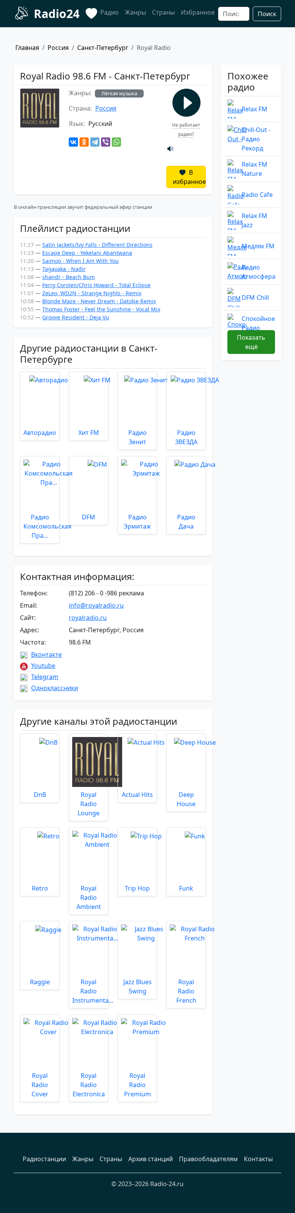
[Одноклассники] (84, 142)
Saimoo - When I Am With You (80, 260)
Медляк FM (258, 246)
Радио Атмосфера (258, 272)
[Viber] (105, 142)
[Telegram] (94, 142)
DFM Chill (255, 297)
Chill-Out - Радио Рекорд (256, 139)
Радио (109, 12)
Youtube (43, 665)
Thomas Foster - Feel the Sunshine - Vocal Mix (101, 309)
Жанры (135, 12)
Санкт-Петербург (102, 47)
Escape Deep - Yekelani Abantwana (87, 252)
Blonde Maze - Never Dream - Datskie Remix (99, 301)
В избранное (189, 177)
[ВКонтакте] (73, 142)
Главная (27, 47)
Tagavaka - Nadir (64, 269)
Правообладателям (208, 1159)
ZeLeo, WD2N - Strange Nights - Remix (91, 293)
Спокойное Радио (258, 323)
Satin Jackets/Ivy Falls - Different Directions (97, 244)
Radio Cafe (257, 194)
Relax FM (254, 109)
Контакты (258, 1159)
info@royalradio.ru (96, 605)
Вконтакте (46, 654)
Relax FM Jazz (254, 220)
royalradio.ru (88, 617)
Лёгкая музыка (119, 93)
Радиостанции (44, 1159)
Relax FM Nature (254, 169)
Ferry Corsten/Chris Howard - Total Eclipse (96, 285)
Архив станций (150, 1159)
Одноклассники (54, 688)
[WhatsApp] (116, 142)
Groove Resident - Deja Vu (75, 317)
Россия (58, 47)
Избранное (198, 12)
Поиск (267, 14)
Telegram (44, 677)
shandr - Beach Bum (68, 277)
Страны (163, 12)
